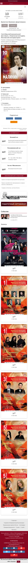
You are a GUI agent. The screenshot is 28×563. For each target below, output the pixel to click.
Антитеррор (22, 525)
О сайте (22, 527)
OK (18, 561)
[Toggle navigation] (25, 6)
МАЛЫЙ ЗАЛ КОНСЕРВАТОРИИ (14, 10)
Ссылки (18, 527)
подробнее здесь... (23, 129)
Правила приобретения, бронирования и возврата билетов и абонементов (13, 183)
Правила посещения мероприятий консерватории (13, 179)
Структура (14, 520)
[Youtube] (21, 548)
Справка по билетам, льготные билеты (11, 187)
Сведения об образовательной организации (14, 522)
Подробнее (13, 561)
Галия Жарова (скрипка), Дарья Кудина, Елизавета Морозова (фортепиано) (15, 153)
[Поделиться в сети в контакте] (9, 118)
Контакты (14, 529)
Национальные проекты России (10, 525)
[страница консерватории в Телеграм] (6, 548)
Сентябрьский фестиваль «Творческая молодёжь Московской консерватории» (18, 216)
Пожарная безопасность (9, 527)
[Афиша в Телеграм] (14, 555)
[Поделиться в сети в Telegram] (18, 118)
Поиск (4, 25)
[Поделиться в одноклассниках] (13, 122)
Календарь (13, 25)
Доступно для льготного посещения (14, 29)
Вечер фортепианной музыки (15, 168)
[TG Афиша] (14, 548)
